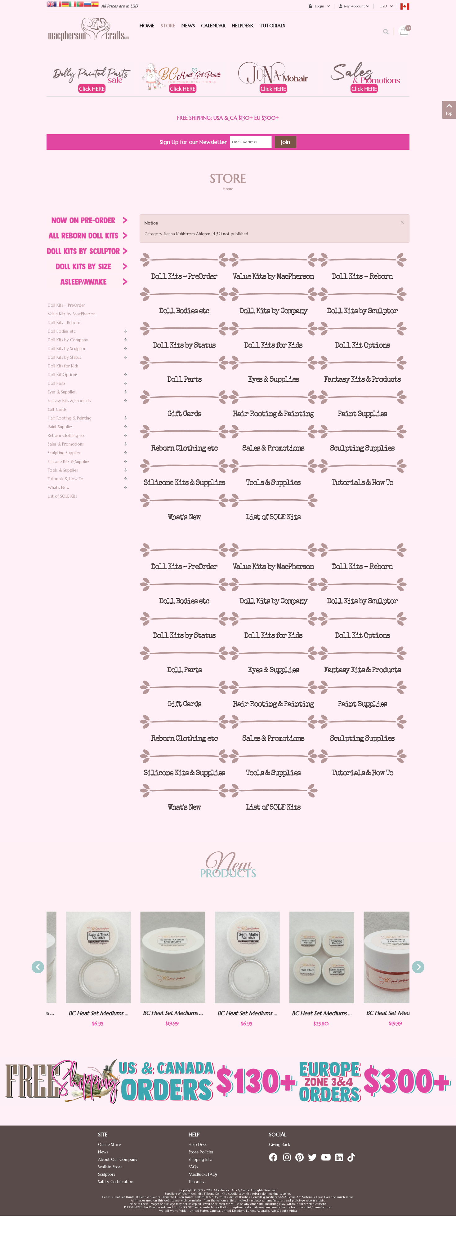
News (103, 1152)
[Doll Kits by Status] (184, 329)
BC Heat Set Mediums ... (79, 1013)
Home (228, 188)
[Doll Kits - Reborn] (362, 260)
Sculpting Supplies (64, 452)
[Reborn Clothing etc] (184, 431)
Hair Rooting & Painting (70, 418)
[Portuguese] (80, 3)
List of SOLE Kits (62, 496)
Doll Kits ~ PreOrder (66, 305)
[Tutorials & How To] (362, 466)
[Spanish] (95, 3)
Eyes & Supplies (62, 392)
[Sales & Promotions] (273, 431)
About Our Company (117, 1159)
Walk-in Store (110, 1167)
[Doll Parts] (184, 363)
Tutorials (196, 1181)
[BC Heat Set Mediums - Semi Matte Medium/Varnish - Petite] (228, 957)
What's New (58, 487)
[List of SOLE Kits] (273, 500)
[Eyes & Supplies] (273, 363)
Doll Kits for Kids (63, 366)
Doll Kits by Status (64, 357)
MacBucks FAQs (203, 1174)
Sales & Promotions (66, 444)
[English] (50, 3)
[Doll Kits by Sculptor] (362, 294)
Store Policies (201, 1152)
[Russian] (87, 3)
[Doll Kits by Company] (273, 294)
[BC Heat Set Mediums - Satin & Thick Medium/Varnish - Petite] (79, 957)
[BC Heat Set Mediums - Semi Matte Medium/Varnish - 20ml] (153, 957)
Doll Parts (56, 383)
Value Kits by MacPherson (72, 314)
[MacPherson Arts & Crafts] (88, 35)
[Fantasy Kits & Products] (362, 363)
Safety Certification (115, 1181)
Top (449, 113)
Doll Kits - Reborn (64, 322)
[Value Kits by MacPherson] (273, 260)
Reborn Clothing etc (66, 435)
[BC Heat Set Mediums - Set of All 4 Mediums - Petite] (302, 957)
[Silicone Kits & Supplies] (184, 466)
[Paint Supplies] (362, 397)
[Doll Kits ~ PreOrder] (184, 260)
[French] (57, 3)
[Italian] (72, 3)
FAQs (193, 1167)
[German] (65, 3)
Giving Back (279, 1144)
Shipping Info (200, 1159)
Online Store (109, 1144)
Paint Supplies (60, 426)
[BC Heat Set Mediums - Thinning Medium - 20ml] (376, 957)
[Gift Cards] (184, 397)
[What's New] (184, 500)
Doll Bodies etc (62, 331)
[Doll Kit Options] (362, 329)
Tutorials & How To (65, 479)
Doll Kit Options (63, 374)
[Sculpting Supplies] (362, 431)
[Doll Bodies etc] (184, 294)
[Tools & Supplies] (273, 466)
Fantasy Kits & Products (69, 400)
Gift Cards (57, 409)
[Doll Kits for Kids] (273, 329)
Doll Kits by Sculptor (67, 348)
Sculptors (106, 1174)
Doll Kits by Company (68, 340)
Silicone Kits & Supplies (69, 461)
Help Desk (198, 1144)
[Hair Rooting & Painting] (273, 397)
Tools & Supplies (63, 470)
